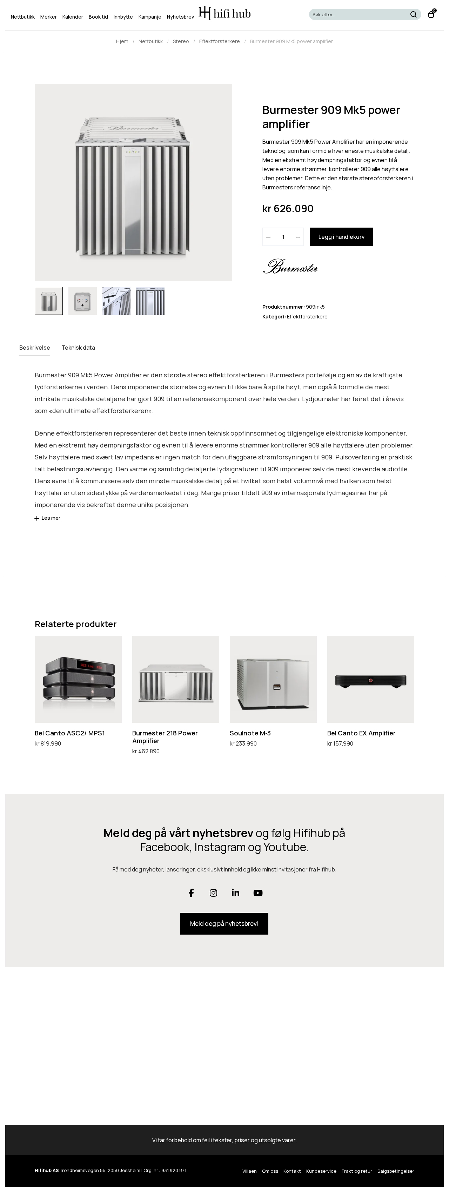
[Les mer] (38, 520)
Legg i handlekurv (341, 237)
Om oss (270, 1171)
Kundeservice (321, 1171)
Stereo (181, 41)
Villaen (249, 1171)
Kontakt (292, 1171)
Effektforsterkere (219, 41)
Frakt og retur (357, 1171)
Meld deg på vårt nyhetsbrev (178, 833)
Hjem (122, 41)
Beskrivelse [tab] (34, 347)
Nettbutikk (151, 41)
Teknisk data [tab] (78, 347)
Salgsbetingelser (395, 1171)
